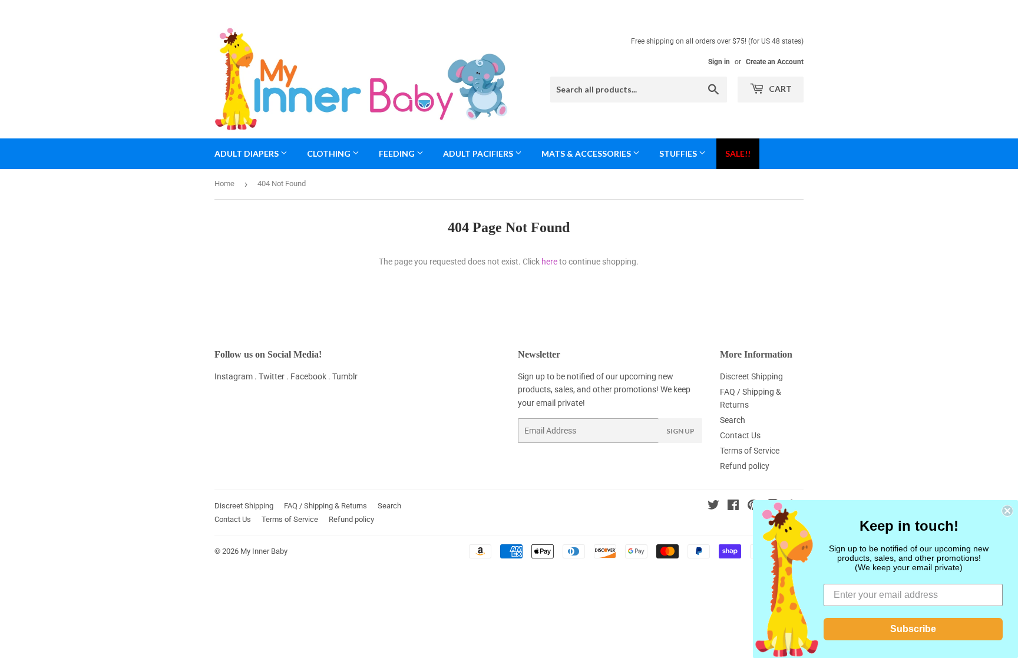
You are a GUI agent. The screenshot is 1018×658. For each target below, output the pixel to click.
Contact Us (740, 435)
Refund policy (744, 466)
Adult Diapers (247, 153)
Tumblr (345, 376)
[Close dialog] (1007, 511)
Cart (779, 89)
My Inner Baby (263, 551)
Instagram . (236, 376)
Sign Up (680, 430)
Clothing (329, 153)
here (549, 261)
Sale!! (738, 153)
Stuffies (679, 153)
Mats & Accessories (587, 153)
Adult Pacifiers (479, 153)
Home (224, 183)
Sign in (719, 62)
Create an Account (775, 62)
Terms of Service (749, 450)
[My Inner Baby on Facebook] (733, 506)
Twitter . (274, 376)
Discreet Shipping (751, 376)
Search (732, 420)
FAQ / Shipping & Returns (325, 505)
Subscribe (913, 629)
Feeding (398, 153)
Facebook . (311, 376)
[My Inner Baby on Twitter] (713, 506)
